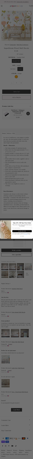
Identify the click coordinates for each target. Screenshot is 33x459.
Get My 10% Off (22, 231)
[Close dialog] (32, 221)
